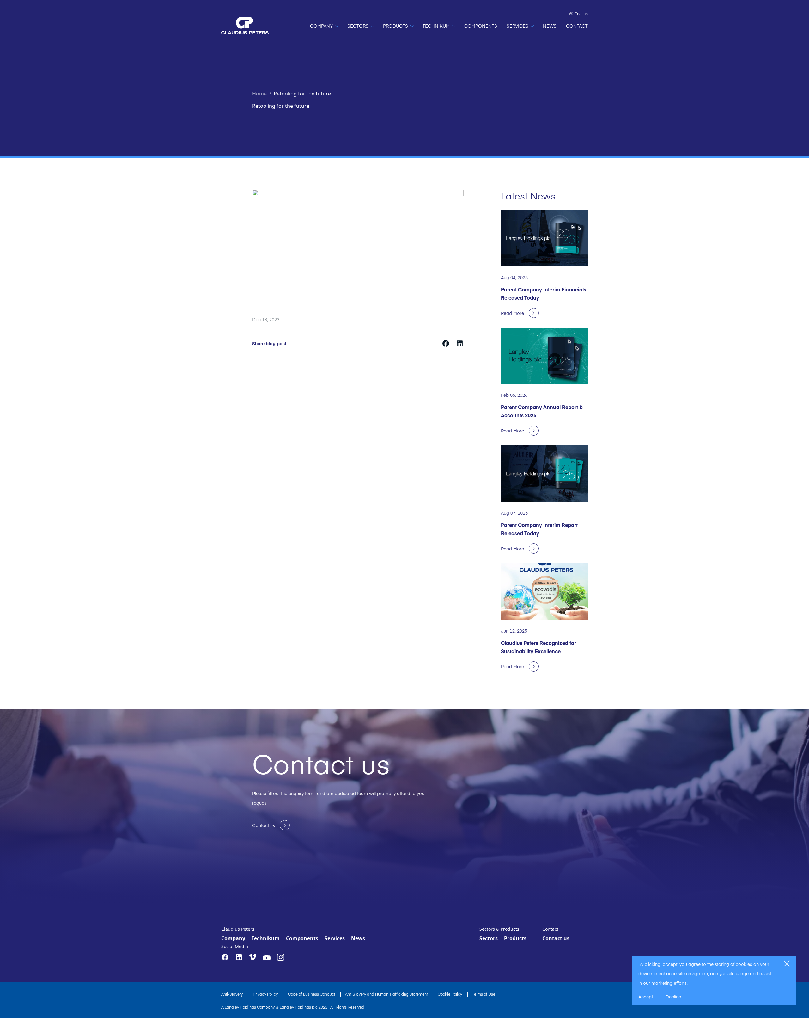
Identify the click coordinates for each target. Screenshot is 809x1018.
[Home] (245, 25)
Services (335, 938)
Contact (550, 929)
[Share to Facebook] (446, 343)
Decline (673, 996)
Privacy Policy (266, 994)
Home (259, 93)
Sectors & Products (499, 929)
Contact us (555, 938)
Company (233, 938)
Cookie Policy (450, 994)
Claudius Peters (237, 929)
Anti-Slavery (232, 994)
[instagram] (280, 957)
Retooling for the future (302, 93)
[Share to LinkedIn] (460, 343)
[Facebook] (225, 957)
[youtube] (267, 958)
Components (302, 938)
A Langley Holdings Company (248, 1006)
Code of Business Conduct (312, 994)
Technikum (266, 938)
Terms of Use (483, 994)
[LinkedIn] (239, 957)
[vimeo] (253, 957)
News (358, 938)
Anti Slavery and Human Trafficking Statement (387, 994)
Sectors (488, 938)
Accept (645, 996)
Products (515, 938)
